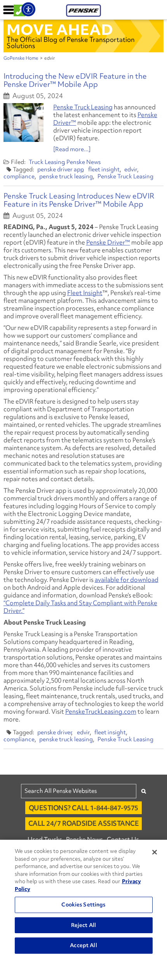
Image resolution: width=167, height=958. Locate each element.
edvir (130, 169)
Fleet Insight (85, 292)
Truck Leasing (47, 162)
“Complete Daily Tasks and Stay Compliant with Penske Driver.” (80, 607)
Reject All (83, 925)
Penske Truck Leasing (83, 107)
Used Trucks (45, 839)
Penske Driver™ (108, 242)
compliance (19, 176)
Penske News (83, 162)
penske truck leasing (66, 176)
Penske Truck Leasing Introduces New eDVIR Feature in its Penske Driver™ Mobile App (79, 200)
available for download (126, 579)
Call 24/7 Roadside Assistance (83, 823)
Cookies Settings (83, 904)
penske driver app (60, 169)
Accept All (83, 945)
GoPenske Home (20, 58)
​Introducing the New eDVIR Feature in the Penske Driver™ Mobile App (75, 80)
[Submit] (143, 791)
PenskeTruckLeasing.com (100, 711)
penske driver (55, 732)
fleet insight (104, 169)
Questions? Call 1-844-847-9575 (83, 807)
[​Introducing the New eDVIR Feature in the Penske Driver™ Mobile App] (23, 122)
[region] (83, 899)
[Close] (154, 852)
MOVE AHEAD (60, 29)
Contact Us (123, 839)
